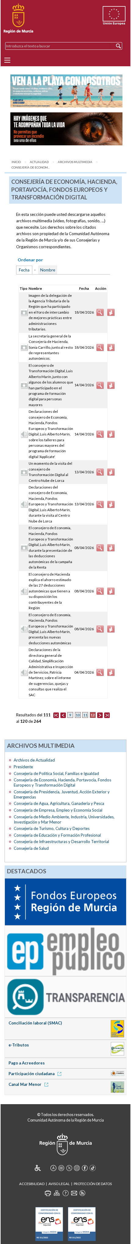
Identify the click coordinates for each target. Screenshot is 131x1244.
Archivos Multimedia (75, 162)
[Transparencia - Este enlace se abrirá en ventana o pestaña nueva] (65, 996)
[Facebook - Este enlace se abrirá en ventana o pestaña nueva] (84, 1168)
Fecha (24, 269)
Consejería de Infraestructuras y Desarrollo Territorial (61, 841)
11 (85, 715)
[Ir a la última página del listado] (107, 714)
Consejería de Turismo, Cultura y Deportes (52, 828)
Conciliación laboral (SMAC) (35, 1022)
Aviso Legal (59, 1184)
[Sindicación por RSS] (82, 1193)
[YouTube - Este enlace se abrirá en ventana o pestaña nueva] (61, 1168)
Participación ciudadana (32, 1073)
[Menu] (7, 60)
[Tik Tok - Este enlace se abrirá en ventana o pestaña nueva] (92, 1168)
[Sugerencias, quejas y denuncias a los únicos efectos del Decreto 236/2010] (74, 1193)
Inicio (16, 162)
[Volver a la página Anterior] (63, 714)
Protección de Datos (93, 1184)
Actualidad (39, 162)
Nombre (47, 269)
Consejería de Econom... (31, 167)
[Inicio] (18, 18)
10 (78, 715)
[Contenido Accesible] (42, 1168)
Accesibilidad (31, 1184)
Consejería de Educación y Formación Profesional (57, 835)
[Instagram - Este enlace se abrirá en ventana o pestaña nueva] (76, 1168)
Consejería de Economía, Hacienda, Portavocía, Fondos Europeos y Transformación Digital (62, 782)
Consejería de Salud (31, 848)
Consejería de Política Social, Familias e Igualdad (56, 773)
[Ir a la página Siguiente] (100, 714)
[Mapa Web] (56, 1193)
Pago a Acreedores (27, 1062)
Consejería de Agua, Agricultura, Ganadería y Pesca (59, 803)
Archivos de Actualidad (34, 760)
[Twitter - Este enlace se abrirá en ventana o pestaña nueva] (69, 1168)
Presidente (23, 766)
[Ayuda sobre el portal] (65, 1193)
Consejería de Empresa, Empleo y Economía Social (58, 810)
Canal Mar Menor (25, 1084)
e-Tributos (19, 1044)
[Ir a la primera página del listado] (56, 714)
